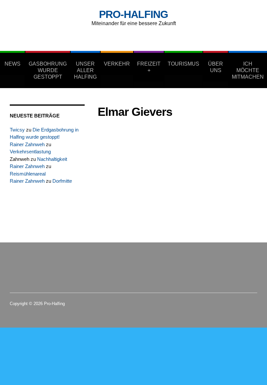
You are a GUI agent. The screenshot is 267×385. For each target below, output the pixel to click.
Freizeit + (149, 67)
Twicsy (17, 129)
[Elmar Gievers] (138, 137)
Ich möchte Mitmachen (248, 70)
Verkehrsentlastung (30, 151)
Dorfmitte (62, 181)
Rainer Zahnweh (27, 144)
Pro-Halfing (133, 14)
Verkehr (117, 64)
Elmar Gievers (205, 150)
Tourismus (183, 64)
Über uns (215, 67)
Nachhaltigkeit (52, 159)
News (13, 64)
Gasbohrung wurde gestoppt (48, 70)
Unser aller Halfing (85, 70)
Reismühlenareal (28, 174)
